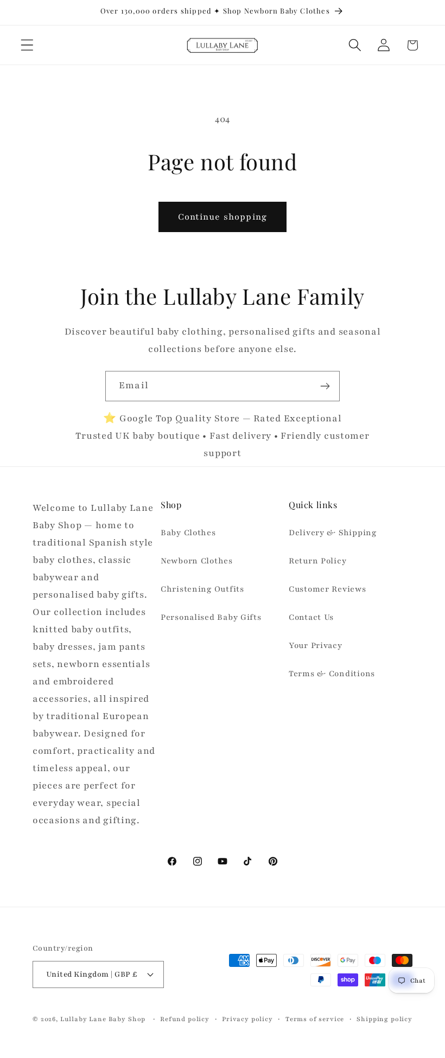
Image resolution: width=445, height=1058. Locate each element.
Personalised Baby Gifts (211, 617)
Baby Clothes (188, 532)
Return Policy (317, 560)
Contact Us (311, 617)
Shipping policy (384, 1019)
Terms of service (314, 1019)
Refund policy (184, 1019)
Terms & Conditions (332, 673)
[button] (27, 45)
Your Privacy (315, 645)
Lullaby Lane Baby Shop (102, 1019)
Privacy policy (247, 1019)
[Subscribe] (324, 386)
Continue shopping (222, 217)
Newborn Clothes (197, 560)
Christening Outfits (202, 588)
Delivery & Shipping (333, 532)
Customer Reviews (327, 588)
